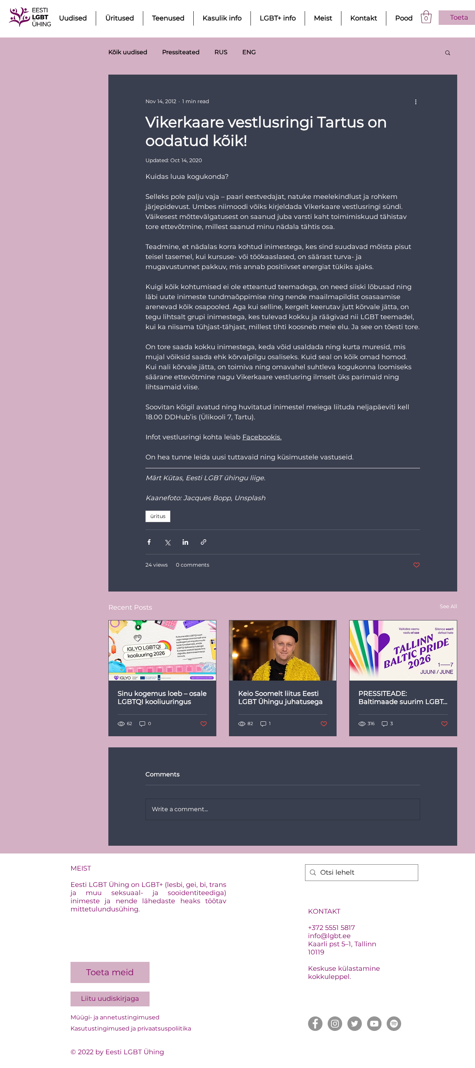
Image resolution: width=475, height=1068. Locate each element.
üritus (158, 516)
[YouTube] (374, 1023)
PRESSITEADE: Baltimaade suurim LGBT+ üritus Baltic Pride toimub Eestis (402, 697)
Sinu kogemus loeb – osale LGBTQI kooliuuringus (162, 697)
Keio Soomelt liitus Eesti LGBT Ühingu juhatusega (280, 697)
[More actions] (415, 101)
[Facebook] (315, 1023)
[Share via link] (203, 542)
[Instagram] (335, 1023)
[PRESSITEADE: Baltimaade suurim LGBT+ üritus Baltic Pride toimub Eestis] (403, 650)
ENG (249, 52)
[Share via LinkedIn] (185, 542)
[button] (426, 16)
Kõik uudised (127, 52)
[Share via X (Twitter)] (167, 542)
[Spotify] (394, 1023)
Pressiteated (181, 52)
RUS (220, 52)
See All (448, 606)
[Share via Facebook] (149, 542)
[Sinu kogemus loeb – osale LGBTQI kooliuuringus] (162, 650)
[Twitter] (354, 1023)
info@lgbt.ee (329, 936)
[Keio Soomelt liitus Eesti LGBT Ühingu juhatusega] (283, 650)
